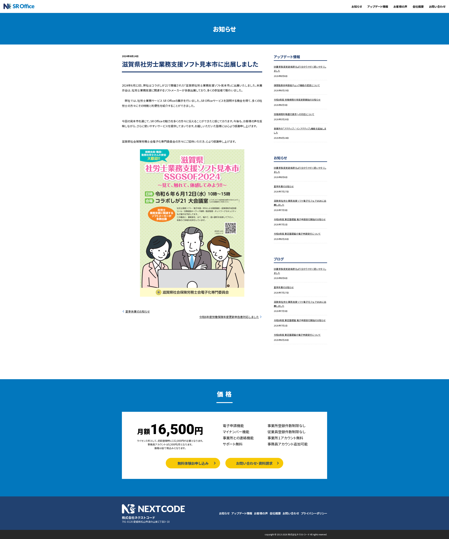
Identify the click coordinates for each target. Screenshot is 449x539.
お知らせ (356, 6)
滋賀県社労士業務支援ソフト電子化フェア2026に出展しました (300, 202)
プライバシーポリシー (314, 513)
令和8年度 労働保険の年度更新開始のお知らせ (297, 99)
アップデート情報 (377, 6)
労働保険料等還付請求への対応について (294, 114)
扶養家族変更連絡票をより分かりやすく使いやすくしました (300, 68)
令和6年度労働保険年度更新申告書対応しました (229, 317)
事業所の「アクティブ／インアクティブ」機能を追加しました (300, 130)
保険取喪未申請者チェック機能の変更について (297, 85)
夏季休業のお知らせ (137, 311)
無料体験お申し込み (193, 463)
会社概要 (418, 6)
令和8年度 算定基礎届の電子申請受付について (297, 233)
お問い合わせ (437, 6)
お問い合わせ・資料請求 (254, 463)
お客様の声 (400, 6)
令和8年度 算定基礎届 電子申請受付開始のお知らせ (300, 219)
